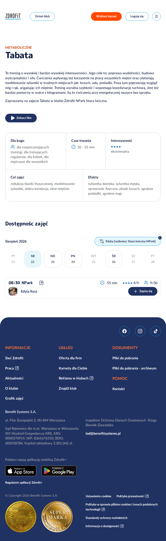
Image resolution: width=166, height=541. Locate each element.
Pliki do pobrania (125, 358)
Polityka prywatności (130, 496)
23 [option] (52, 259)
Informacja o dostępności (102, 526)
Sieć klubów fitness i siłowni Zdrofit (14, 16)
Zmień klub (42, 16)
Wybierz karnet (106, 16)
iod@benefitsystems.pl (103, 433)
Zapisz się (145, 291)
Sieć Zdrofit (14, 358)
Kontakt (118, 389)
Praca (9, 368)
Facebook (124, 331)
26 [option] (114, 259)
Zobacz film (24, 118)
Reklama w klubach (73, 378)
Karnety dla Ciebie (73, 368)
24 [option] (73, 259)
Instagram (140, 331)
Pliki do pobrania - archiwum (134, 368)
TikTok (155, 331)
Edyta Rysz (29, 291)
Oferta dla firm (70, 358)
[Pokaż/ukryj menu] (156, 16)
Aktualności (14, 378)
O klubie (11, 388)
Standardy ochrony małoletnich (107, 518)
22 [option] (33, 259)
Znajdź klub (68, 388)
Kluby (130, 241)
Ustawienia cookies (98, 496)
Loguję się (137, 16)
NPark (27, 282)
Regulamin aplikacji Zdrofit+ (23, 482)
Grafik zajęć (14, 398)
